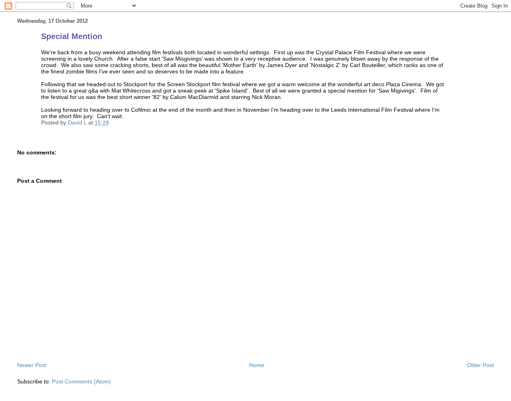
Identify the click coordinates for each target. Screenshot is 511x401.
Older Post (480, 365)
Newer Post (31, 365)
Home (256, 365)
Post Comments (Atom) (81, 381)
